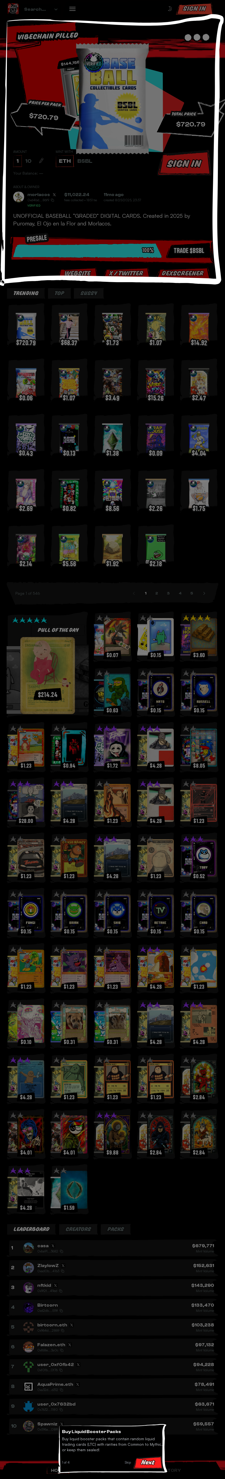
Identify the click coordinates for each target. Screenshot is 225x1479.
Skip (128, 1462)
